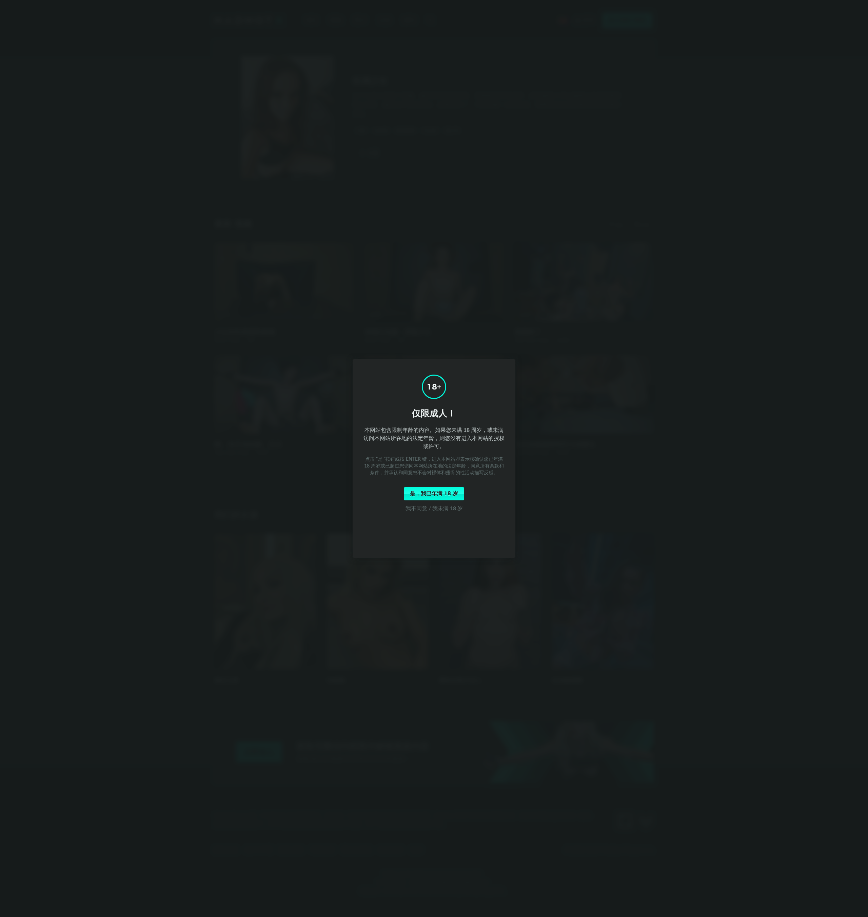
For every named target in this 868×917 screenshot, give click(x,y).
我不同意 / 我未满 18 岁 (434, 508)
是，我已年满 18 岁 (434, 493)
